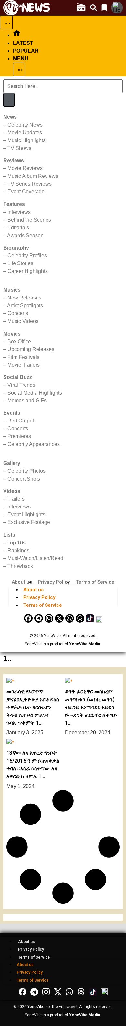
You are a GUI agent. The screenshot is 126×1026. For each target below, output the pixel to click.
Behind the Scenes (29, 220)
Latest (23, 43)
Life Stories (20, 263)
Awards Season (25, 235)
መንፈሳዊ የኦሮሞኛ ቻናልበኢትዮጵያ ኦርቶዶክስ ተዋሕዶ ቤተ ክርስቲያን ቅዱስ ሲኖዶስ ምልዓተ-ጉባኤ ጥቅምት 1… (32, 707)
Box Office (19, 341)
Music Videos (22, 321)
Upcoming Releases (30, 349)
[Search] (9, 100)
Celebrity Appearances (33, 444)
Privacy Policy (54, 582)
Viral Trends (21, 385)
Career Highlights (27, 271)
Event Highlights (26, 514)
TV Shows (19, 148)
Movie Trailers (23, 365)
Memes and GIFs (27, 400)
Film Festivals (23, 357)
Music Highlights (26, 140)
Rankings (18, 550)
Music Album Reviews (32, 176)
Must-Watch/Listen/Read (35, 558)
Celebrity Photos (26, 471)
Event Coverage (26, 191)
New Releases (24, 297)
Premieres (19, 436)
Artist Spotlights (25, 305)
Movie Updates (24, 132)
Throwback (20, 566)
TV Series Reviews (29, 184)
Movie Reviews (25, 168)
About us (22, 582)
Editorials (18, 227)
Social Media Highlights (34, 393)
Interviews (19, 212)
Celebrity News (25, 125)
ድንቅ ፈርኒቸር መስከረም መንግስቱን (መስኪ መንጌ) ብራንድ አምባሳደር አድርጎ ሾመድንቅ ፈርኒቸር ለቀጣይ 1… (91, 707)
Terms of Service (95, 582)
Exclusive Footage (28, 522)
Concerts (17, 313)
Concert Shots (23, 479)
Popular (26, 51)
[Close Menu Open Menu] (19, 69)
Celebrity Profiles (27, 255)
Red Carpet (20, 420)
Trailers (16, 499)
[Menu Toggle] (6, 22)
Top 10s (16, 542)
